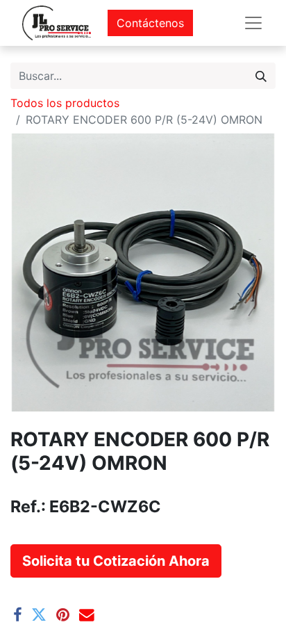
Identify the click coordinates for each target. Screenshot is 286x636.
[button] (115, 561)
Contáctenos (150, 23)
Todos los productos (64, 103)
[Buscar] (261, 76)
